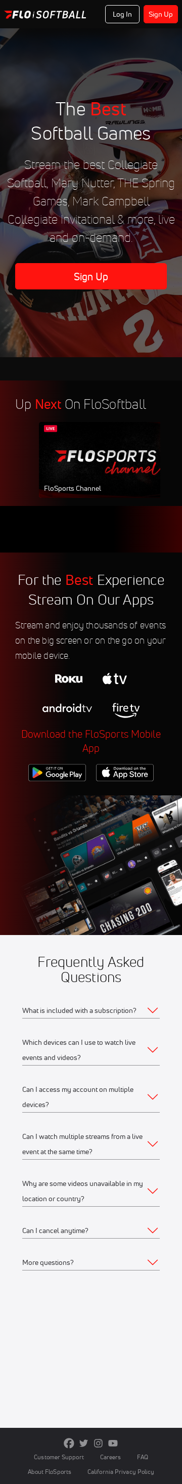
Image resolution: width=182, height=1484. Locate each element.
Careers (110, 1457)
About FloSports (49, 1471)
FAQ (142, 1457)
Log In (122, 14)
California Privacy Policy (120, 1471)
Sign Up (161, 14)
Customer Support (59, 1457)
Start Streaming (106, 469)
